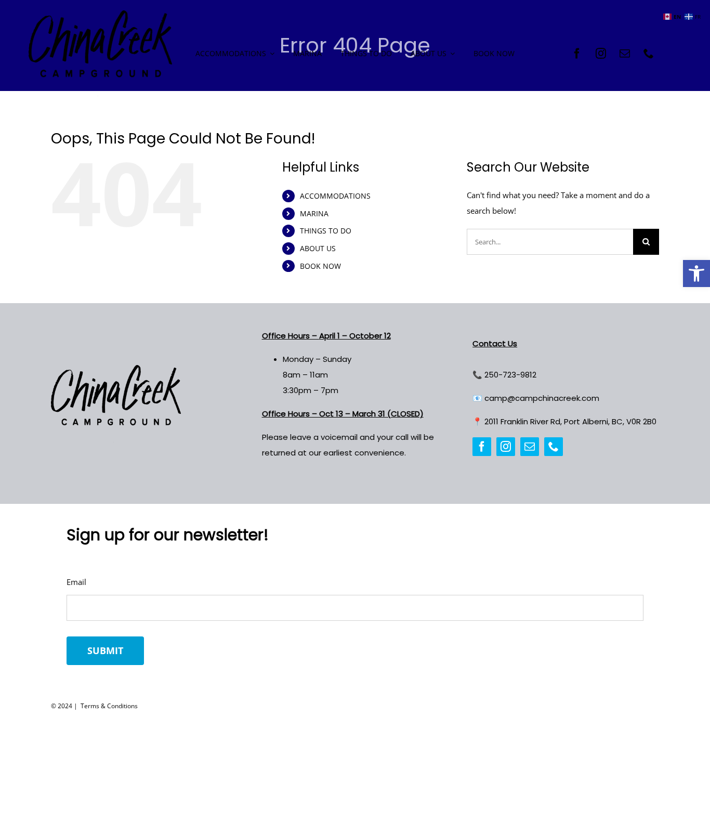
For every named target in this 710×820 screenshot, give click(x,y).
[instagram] (600, 53)
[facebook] (577, 53)
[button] (696, 273)
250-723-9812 (510, 374)
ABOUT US (318, 248)
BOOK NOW (320, 266)
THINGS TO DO (325, 231)
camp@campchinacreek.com (541, 398)
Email (76, 582)
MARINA (314, 213)
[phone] (648, 53)
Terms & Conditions (108, 705)
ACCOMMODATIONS (335, 196)
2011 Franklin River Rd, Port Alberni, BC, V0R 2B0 (570, 421)
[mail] (624, 53)
